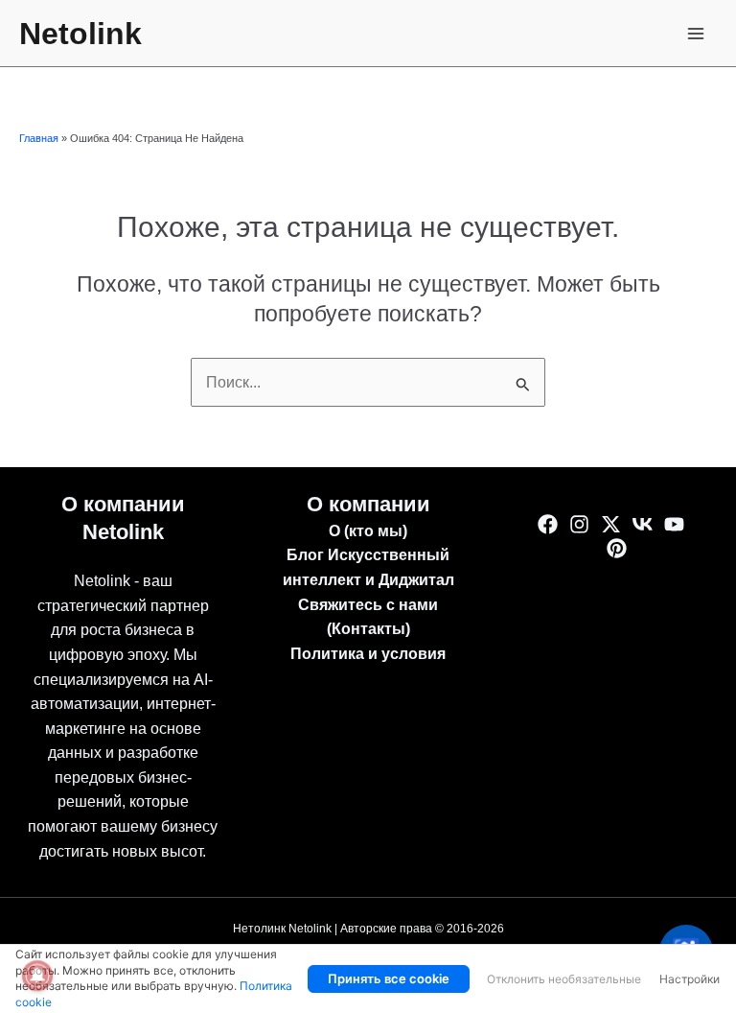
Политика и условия (368, 654)
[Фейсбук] (548, 524)
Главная (38, 138)
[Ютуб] (674, 524)
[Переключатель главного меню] (696, 33)
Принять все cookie (388, 978)
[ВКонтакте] (642, 524)
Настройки (689, 979)
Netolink (80, 33)
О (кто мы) (368, 531)
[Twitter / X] (611, 524)
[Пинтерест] (617, 548)
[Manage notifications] (37, 975)
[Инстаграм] (579, 524)
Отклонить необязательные (564, 979)
